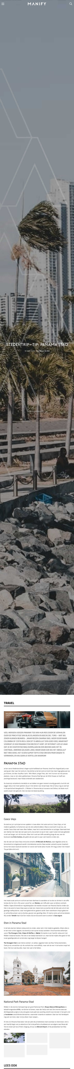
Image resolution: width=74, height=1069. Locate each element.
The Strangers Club (10, 943)
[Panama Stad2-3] (37, 1038)
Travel (9, 703)
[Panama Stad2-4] (14, 1038)
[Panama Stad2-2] (37, 1050)
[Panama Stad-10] (59, 1040)
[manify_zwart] (37, 3)
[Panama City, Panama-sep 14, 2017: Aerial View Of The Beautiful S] (14, 1051)
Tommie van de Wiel (43, 351)
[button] (2, 4)
